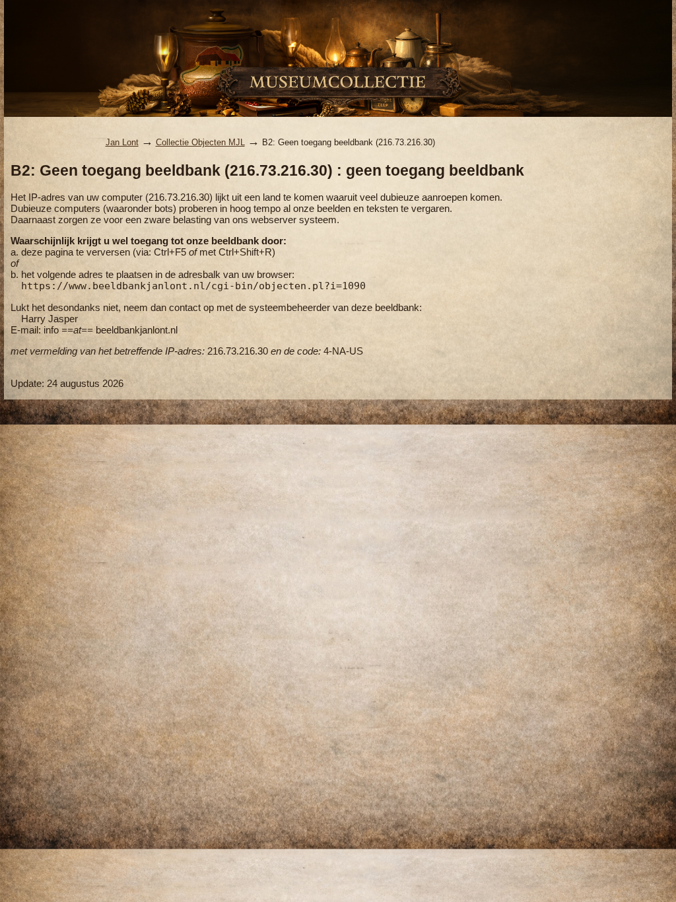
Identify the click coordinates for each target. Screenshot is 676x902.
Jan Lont (122, 142)
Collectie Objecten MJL (200, 142)
